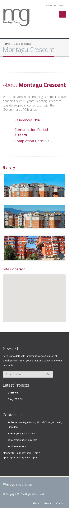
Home (6, 43)
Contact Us (12, 415)
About (36, 503)
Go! (48, 374)
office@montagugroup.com (22, 439)
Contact (60, 503)
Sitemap (47, 503)
